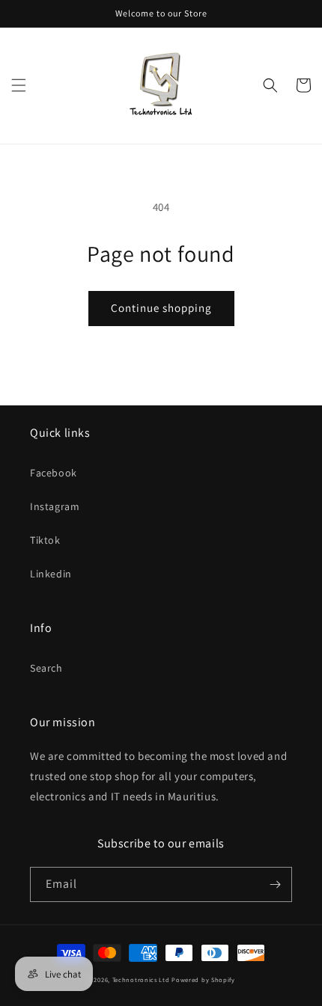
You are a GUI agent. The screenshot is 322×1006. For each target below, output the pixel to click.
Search (46, 668)
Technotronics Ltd (141, 979)
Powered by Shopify (203, 979)
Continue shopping (161, 308)
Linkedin (51, 573)
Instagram (54, 506)
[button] (18, 85)
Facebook (53, 472)
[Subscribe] (274, 884)
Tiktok (45, 540)
